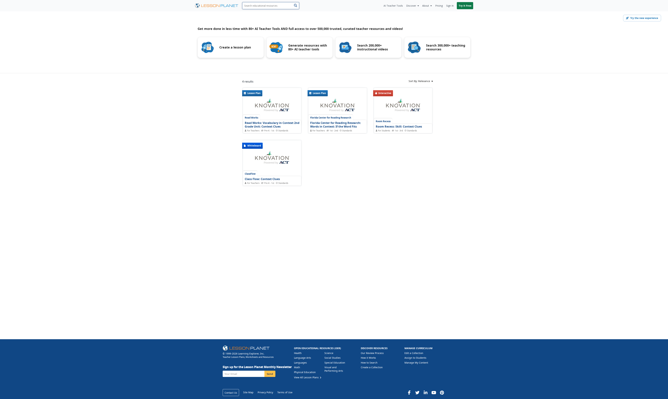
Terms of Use (284, 392)
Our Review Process (372, 353)
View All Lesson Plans (306, 377)
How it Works (368, 357)
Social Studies (332, 357)
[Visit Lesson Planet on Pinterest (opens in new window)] (441, 392)
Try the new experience (644, 18)
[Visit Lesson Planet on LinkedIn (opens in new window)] (425, 392)
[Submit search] (295, 5)
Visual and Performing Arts (333, 369)
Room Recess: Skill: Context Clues (399, 126)
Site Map (248, 392)
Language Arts (302, 357)
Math (297, 367)
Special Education (334, 362)
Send (270, 374)
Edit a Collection (413, 353)
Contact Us (231, 392)
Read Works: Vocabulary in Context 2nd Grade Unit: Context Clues (272, 125)
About (425, 5)
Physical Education (305, 372)
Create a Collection (372, 367)
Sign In (450, 5)
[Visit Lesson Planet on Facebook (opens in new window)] (409, 392)
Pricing (439, 5)
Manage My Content (416, 362)
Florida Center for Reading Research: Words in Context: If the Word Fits (335, 125)
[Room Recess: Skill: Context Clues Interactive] (403, 107)
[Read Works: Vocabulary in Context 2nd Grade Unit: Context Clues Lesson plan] (272, 107)
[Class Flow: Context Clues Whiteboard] (272, 159)
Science (328, 353)
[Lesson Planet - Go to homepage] (218, 5)
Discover (411, 5)
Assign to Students (415, 357)
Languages (300, 362)
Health (298, 353)
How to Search (369, 362)
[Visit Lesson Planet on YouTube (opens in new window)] (433, 392)
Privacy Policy (265, 392)
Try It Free (465, 5)
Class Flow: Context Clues (262, 179)
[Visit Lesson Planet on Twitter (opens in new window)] (417, 392)
